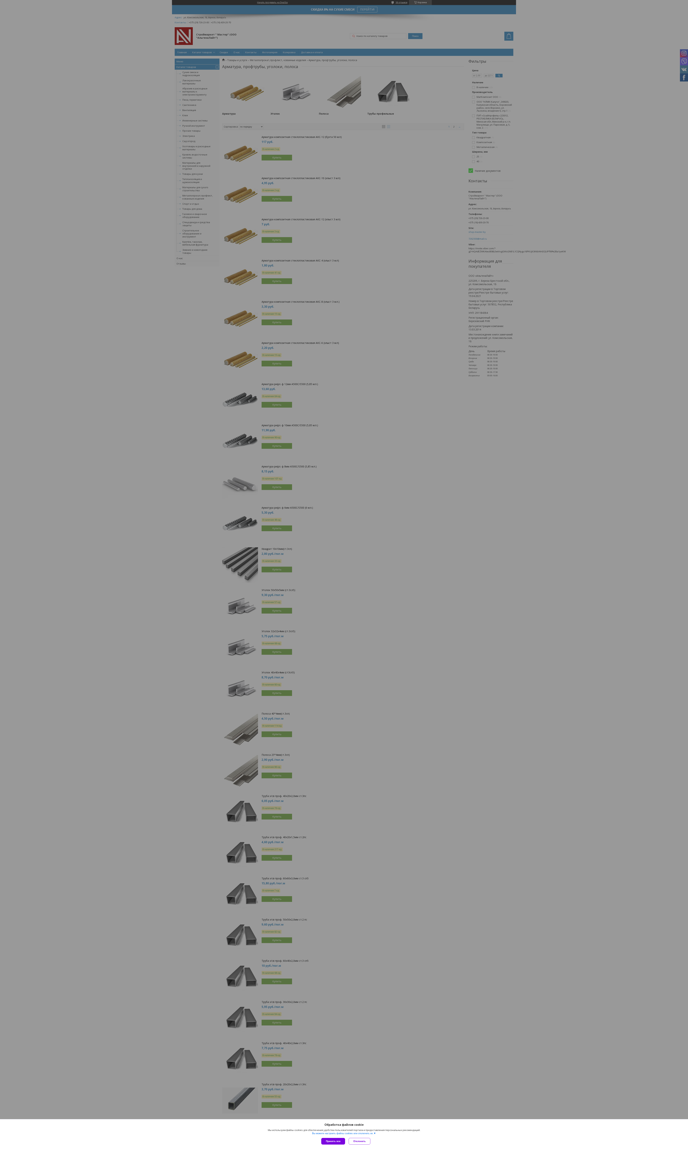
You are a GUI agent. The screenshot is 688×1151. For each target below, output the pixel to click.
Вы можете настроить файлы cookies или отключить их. (343, 1133)
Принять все (333, 1141)
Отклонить (359, 1141)
